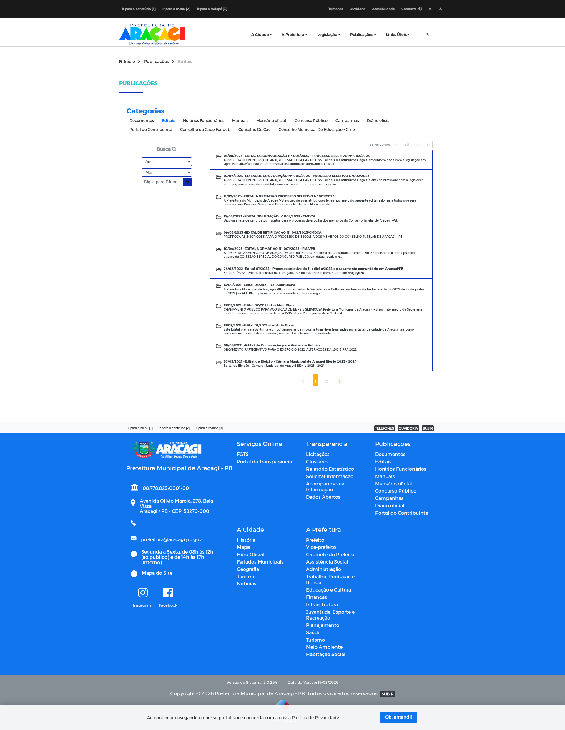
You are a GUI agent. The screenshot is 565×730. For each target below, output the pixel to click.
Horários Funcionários (400, 469)
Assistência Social (327, 561)
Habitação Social (325, 654)
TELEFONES (384, 428)
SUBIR (428, 428)
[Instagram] (143, 593)
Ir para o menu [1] (140, 428)
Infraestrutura (322, 604)
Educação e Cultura (328, 589)
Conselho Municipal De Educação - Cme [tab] (317, 129)
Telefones (335, 9)
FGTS (243, 454)
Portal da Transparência (264, 461)
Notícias (246, 583)
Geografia (248, 569)
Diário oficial (389, 505)
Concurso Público (395, 490)
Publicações (361, 34)
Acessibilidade (383, 9)
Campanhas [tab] (347, 120)
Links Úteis (396, 34)
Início (129, 61)
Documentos (390, 454)
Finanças (316, 597)
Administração (323, 569)
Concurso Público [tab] (311, 120)
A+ (431, 9)
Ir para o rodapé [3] (212, 9)
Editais (383, 461)
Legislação (327, 34)
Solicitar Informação (329, 476)
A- (441, 9)
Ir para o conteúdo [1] (139, 9)
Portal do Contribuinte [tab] (150, 129)
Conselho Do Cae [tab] (254, 129)
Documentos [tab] (141, 120)
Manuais (385, 476)
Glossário (317, 461)
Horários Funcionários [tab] (203, 120)
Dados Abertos (323, 497)
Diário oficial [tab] (379, 120)
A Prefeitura (293, 34)
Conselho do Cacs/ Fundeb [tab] (205, 129)
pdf (406, 144)
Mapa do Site (157, 573)
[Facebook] (168, 593)
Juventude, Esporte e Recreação (330, 615)
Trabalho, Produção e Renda (330, 579)
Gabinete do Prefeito (330, 554)
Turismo (246, 576)
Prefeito (315, 540)
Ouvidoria (357, 9)
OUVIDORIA (408, 428)
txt (428, 144)
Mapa (243, 547)
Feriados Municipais (260, 561)
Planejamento (322, 625)
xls (395, 144)
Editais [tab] (168, 120)
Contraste (409, 9)
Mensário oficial (393, 483)
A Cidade (260, 34)
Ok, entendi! (398, 717)
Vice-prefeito (321, 547)
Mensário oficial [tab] (271, 120)
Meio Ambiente (324, 647)
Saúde (313, 632)
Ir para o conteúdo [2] (174, 428)
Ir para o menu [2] (176, 9)
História (246, 540)
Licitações (318, 454)
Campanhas (389, 498)
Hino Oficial (251, 554)
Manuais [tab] (240, 120)
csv (417, 144)
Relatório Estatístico (330, 469)
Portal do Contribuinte (401, 513)
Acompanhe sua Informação (325, 487)
